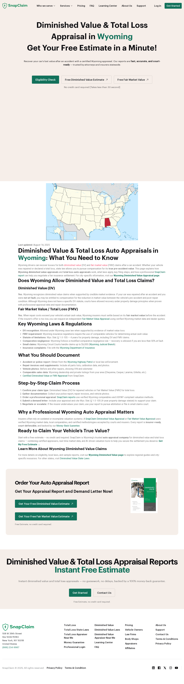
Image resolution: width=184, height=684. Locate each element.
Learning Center (108, 5)
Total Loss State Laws (76, 629)
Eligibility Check (45, 79)
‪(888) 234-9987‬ (10, 647)
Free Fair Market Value (131, 79)
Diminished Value (104, 625)
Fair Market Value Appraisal (96, 319)
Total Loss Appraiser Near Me (75, 636)
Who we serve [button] (45, 5)
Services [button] (65, 5)
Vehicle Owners (134, 629)
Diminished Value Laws (107, 629)
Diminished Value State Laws (74, 458)
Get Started (173, 5)
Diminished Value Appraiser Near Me (105, 636)
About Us (127, 5)
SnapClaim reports (66, 397)
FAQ (92, 5)
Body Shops (132, 638)
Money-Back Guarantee (68, 425)
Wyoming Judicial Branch (102, 344)
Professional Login (74, 647)
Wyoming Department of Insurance (77, 347)
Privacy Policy (163, 643)
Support (141, 5)
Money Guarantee (74, 642)
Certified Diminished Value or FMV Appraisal (45, 375)
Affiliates (130, 648)
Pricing (81, 5)
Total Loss (70, 625)
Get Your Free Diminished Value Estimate (44, 503)
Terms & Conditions (167, 638)
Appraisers (131, 643)
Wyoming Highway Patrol (80, 362)
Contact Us (104, 592)
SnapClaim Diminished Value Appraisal (105, 418)
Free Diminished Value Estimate (84, 79)
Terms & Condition (75, 667)
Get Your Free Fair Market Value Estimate (44, 516)
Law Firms (130, 634)
